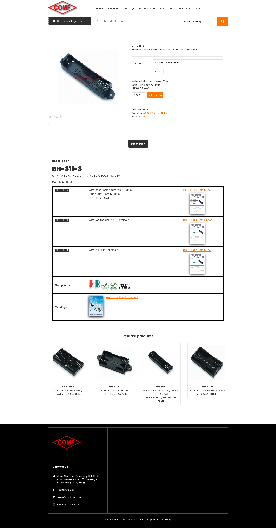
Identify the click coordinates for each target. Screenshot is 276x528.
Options (139, 63)
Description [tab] (138, 144)
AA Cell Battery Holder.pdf (122, 297)
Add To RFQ (155, 95)
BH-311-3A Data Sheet (197, 189)
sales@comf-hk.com (69, 497)
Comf (142, 116)
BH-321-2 (68, 386)
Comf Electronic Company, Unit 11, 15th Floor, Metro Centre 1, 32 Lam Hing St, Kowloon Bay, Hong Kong (78, 479)
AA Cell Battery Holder (156, 113)
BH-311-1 (160, 386)
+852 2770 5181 (65, 490)
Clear (159, 71)
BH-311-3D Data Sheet (197, 219)
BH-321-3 (114, 386)
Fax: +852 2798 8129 (68, 504)
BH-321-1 (207, 386)
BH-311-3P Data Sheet (197, 250)
